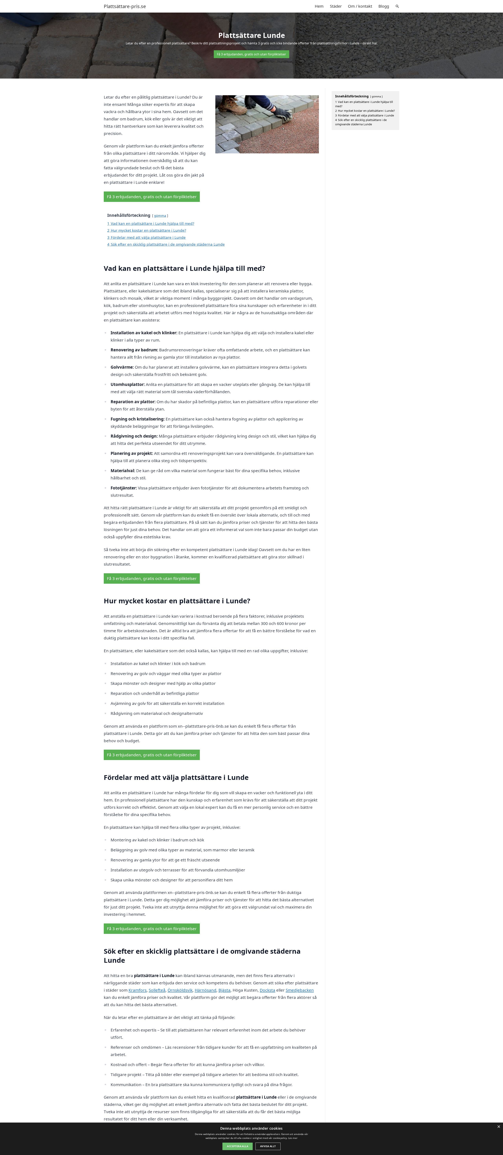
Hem (319, 6)
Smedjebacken (300, 990)
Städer (336, 6)
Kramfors (138, 990)
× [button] (498, 1126)
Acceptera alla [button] (237, 1146)
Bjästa (224, 990)
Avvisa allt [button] (268, 1146)
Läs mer (292, 1138)
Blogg (383, 6)
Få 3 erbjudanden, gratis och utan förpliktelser (251, 54)
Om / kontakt (360, 6)
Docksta (267, 990)
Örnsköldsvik (180, 990)
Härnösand (205, 990)
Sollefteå (157, 990)
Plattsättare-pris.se (125, 6)
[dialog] (251, 1139)
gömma (160, 215)
